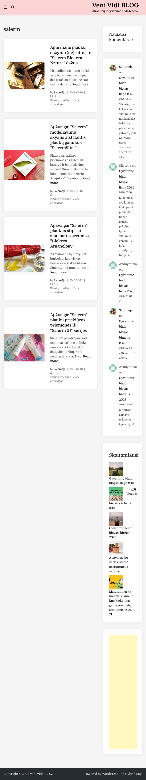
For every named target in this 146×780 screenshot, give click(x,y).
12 (55, 96)
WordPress (110, 774)
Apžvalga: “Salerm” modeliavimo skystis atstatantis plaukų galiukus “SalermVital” (69, 137)
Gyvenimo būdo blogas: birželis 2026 (126, 332)
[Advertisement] (123, 692)
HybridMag (133, 774)
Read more (80, 84)
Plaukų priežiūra (60, 100)
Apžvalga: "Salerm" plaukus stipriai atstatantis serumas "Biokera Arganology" (69, 235)
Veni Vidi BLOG (115, 5)
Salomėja (60, 92)
